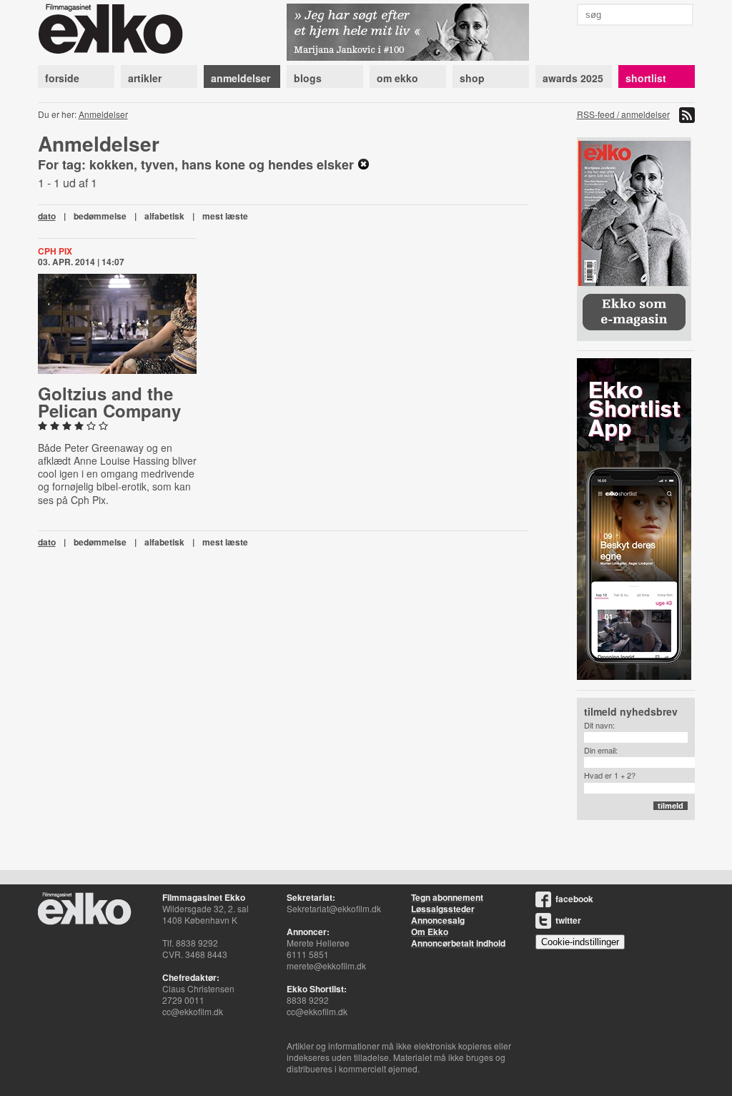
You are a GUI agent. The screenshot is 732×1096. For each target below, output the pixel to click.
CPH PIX (55, 251)
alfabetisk (164, 215)
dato (47, 215)
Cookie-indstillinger (580, 942)
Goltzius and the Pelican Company (109, 402)
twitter (568, 920)
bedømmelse (100, 215)
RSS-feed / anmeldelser (623, 114)
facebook (574, 898)
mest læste (225, 215)
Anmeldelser (103, 114)
